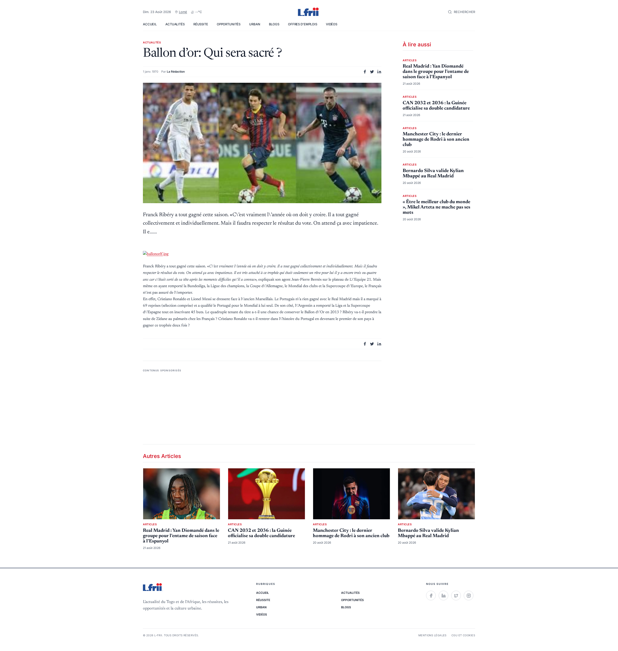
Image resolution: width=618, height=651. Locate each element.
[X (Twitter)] (456, 595)
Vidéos (331, 24)
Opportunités (228, 24)
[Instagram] (468, 595)
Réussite (200, 24)
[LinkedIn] (443, 595)
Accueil (150, 24)
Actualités (175, 24)
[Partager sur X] (372, 71)
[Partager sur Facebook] (365, 71)
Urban (254, 24)
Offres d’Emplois (302, 24)
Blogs (274, 24)
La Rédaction (176, 71)
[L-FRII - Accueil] (309, 12)
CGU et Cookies (463, 635)
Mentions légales (432, 635)
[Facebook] (431, 595)
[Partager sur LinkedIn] (379, 71)
